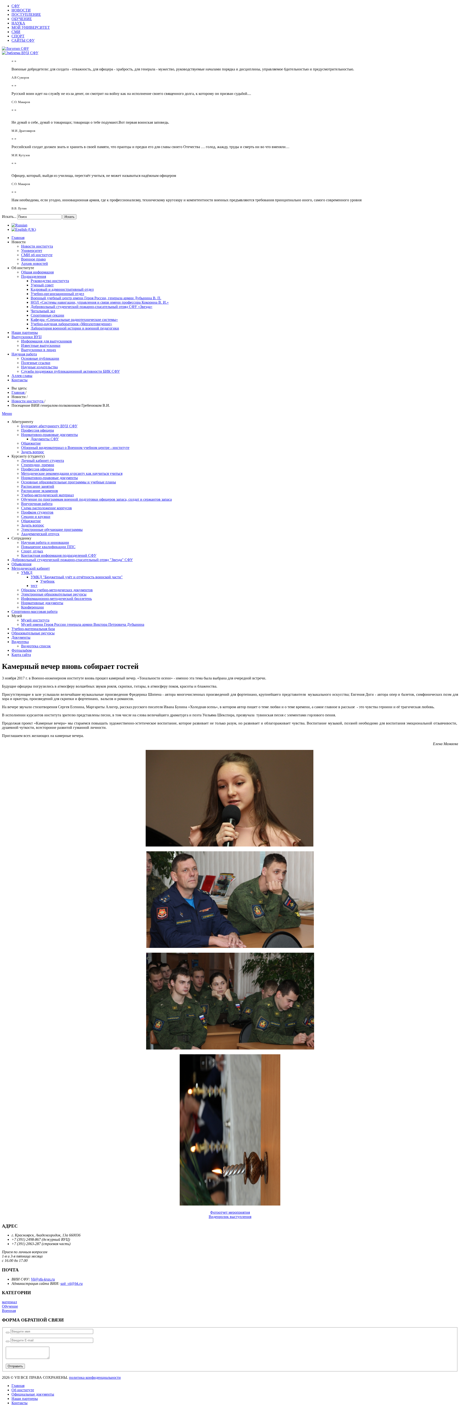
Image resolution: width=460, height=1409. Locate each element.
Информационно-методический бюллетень (56, 599)
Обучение (10, 1306)
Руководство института (50, 281)
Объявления (21, 564)
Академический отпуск (40, 534)
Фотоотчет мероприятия (230, 1212)
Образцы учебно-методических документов (57, 590)
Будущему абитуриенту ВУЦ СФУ (49, 426)
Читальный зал (43, 311)
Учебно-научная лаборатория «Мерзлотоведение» (71, 324)
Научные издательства (39, 367)
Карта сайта (21, 655)
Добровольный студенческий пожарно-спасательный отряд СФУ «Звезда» (91, 307)
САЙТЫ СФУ (23, 40)
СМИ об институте (36, 255)
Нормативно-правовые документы (49, 435)
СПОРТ (18, 36)
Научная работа (24, 354)
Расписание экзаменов (39, 491)
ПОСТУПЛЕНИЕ (26, 14)
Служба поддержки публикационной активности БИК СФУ (70, 371)
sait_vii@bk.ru (71, 1283)
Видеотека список (36, 646)
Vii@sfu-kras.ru (43, 1279)
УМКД (26, 573)
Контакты (20, 380)
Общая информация (37, 272)
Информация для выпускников (46, 341)
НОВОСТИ (21, 10)
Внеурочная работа (36, 504)
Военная (9, 1311)
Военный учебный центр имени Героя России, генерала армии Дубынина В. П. (96, 298)
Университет (31, 251)
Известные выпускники (40, 345)
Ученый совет (42, 285)
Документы (21, 637)
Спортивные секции (47, 315)
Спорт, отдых (32, 551)
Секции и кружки (35, 517)
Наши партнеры (25, 333)
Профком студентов (37, 512)
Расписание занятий (37, 486)
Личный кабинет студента (42, 460)
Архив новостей (34, 263)
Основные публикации (40, 358)
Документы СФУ (45, 439)
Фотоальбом (22, 650)
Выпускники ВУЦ (27, 337)
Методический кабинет (31, 568)
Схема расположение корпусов (46, 508)
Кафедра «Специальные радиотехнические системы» (74, 320)
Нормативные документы (42, 603)
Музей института (35, 620)
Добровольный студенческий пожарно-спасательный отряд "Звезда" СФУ (72, 560)
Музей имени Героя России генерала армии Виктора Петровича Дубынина (82, 624)
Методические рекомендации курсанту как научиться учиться (71, 473)
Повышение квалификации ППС (48, 547)
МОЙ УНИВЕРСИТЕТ (31, 27)
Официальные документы (33, 1394)
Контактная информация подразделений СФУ (58, 555)
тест (34, 586)
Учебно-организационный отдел (57, 294)
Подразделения (33, 276)
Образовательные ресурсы (33, 633)
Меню (7, 414)
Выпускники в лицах (38, 350)
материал (9, 1302)
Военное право (33, 259)
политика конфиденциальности (95, 1377)
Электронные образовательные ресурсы (53, 594)
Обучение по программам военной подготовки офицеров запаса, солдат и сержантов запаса (96, 499)
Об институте (23, 1390)
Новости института (37, 246)
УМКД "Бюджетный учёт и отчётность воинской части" (77, 577)
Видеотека (20, 642)
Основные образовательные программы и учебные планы (68, 482)
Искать (69, 217)
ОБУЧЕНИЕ (22, 19)
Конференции (32, 607)
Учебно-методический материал (47, 495)
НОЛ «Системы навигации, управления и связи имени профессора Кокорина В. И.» (100, 302)
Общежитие (31, 443)
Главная (18, 238)
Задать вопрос (32, 452)
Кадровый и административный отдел (62, 289)
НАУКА (18, 23)
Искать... (9, 217)
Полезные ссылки (35, 363)
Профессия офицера (37, 430)
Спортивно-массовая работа (35, 611)
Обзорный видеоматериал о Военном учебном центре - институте (75, 448)
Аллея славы (22, 376)
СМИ (16, 32)
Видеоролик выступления (230, 1217)
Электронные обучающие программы (52, 530)
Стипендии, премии (37, 465)
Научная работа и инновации (45, 542)
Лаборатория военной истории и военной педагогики (75, 328)
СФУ (16, 6)
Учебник (47, 581)
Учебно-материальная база (33, 629)
